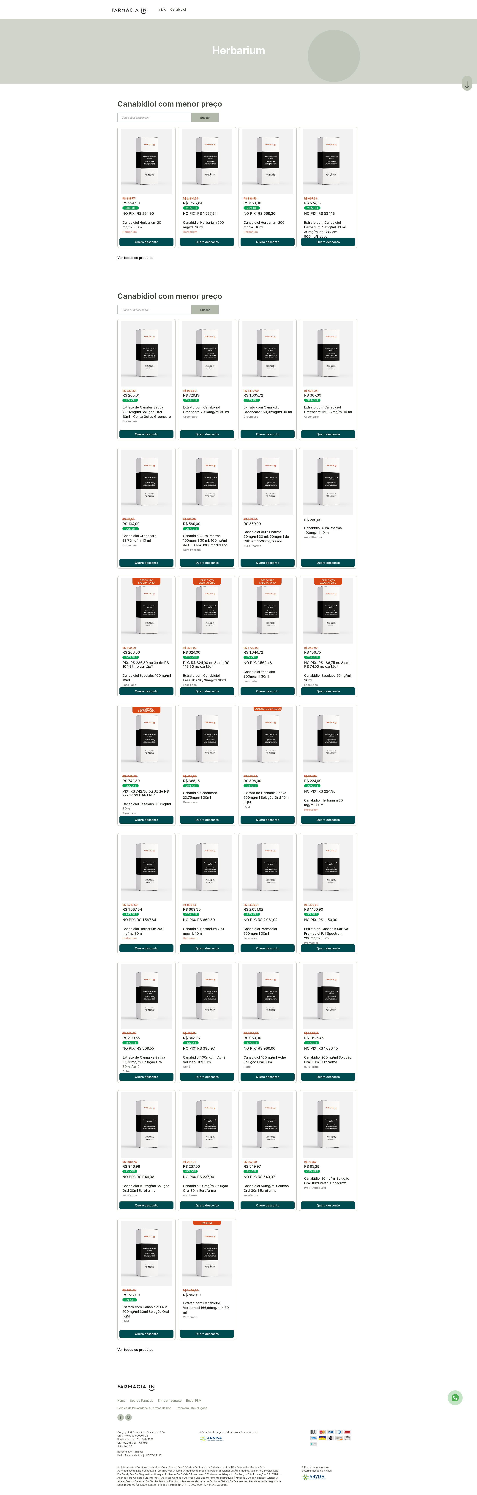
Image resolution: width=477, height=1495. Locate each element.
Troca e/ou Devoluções (191, 1408)
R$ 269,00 (313, 520)
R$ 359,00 (253, 524)
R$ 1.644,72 (254, 652)
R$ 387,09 (313, 395)
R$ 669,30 (253, 203)
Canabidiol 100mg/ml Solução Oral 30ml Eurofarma (145, 1188)
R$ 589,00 (192, 524)
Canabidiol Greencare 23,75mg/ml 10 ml (139, 538)
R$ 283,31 (131, 395)
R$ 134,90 (131, 524)
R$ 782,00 (131, 1295)
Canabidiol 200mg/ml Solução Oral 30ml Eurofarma (327, 1059)
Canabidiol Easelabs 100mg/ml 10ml (146, 678)
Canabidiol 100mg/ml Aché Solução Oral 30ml (265, 1059)
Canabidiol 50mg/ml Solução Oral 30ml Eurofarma (266, 1188)
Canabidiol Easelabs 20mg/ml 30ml (327, 678)
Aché (125, 1071)
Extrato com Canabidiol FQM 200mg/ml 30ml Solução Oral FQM (145, 1311)
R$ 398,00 (253, 781)
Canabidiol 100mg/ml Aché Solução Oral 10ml (204, 1059)
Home (121, 1400)
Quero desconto (146, 242)
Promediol (250, 938)
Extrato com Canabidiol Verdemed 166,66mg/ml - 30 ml (206, 1307)
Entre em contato (169, 1400)
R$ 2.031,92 (254, 909)
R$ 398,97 (192, 1038)
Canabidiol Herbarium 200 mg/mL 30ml (203, 225)
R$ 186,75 (313, 652)
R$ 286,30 (131, 652)
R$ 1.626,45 (314, 1038)
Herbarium (129, 232)
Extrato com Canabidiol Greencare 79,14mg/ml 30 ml (206, 409)
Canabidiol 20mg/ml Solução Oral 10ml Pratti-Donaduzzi (326, 1180)
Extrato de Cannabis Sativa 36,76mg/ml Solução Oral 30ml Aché (143, 1062)
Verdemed (190, 1317)
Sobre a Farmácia (141, 1400)
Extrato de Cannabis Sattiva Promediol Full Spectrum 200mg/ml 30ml (326, 933)
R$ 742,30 (131, 781)
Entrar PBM (193, 1400)
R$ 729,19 (191, 395)
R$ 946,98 (131, 1166)
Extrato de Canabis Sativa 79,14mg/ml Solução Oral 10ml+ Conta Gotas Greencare (146, 412)
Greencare (129, 421)
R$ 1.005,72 (254, 395)
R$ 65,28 (312, 1166)
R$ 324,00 (192, 652)
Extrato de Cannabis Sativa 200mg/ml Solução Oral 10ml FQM (266, 797)
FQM (247, 807)
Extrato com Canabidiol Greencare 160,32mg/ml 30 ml (268, 409)
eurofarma (311, 1066)
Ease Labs (129, 685)
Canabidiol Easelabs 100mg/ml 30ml (146, 806)
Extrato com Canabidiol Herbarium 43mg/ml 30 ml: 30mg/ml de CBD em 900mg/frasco (325, 229)
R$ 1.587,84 (193, 203)
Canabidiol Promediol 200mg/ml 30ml (260, 931)
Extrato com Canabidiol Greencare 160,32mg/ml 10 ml (328, 409)
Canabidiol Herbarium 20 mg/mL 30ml (141, 225)
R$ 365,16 (192, 781)
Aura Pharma (192, 550)
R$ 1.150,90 (314, 909)
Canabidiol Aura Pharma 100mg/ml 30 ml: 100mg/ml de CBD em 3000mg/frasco (205, 540)
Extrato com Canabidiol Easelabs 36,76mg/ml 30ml (204, 678)
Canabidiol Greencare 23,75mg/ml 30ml (200, 795)
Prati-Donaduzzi (315, 1188)
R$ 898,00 (192, 1295)
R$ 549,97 (253, 1166)
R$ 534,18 (313, 203)
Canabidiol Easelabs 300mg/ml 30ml (259, 674)
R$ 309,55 (131, 1038)
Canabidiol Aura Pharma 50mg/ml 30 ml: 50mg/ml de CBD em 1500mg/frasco (266, 536)
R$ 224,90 (131, 203)
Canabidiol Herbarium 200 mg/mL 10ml (264, 225)
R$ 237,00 (192, 1166)
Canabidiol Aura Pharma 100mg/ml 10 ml (323, 530)
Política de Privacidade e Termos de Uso (144, 1408)
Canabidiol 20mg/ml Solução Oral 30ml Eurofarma (205, 1188)
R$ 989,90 (253, 1038)
